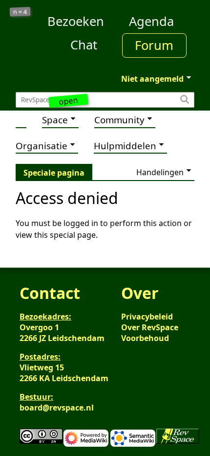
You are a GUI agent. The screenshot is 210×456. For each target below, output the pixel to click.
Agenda (151, 21)
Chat (83, 44)
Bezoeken (75, 21)
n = (20, 12)
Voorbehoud (145, 338)
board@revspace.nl (57, 407)
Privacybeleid (147, 316)
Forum (154, 45)
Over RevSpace (149, 327)
